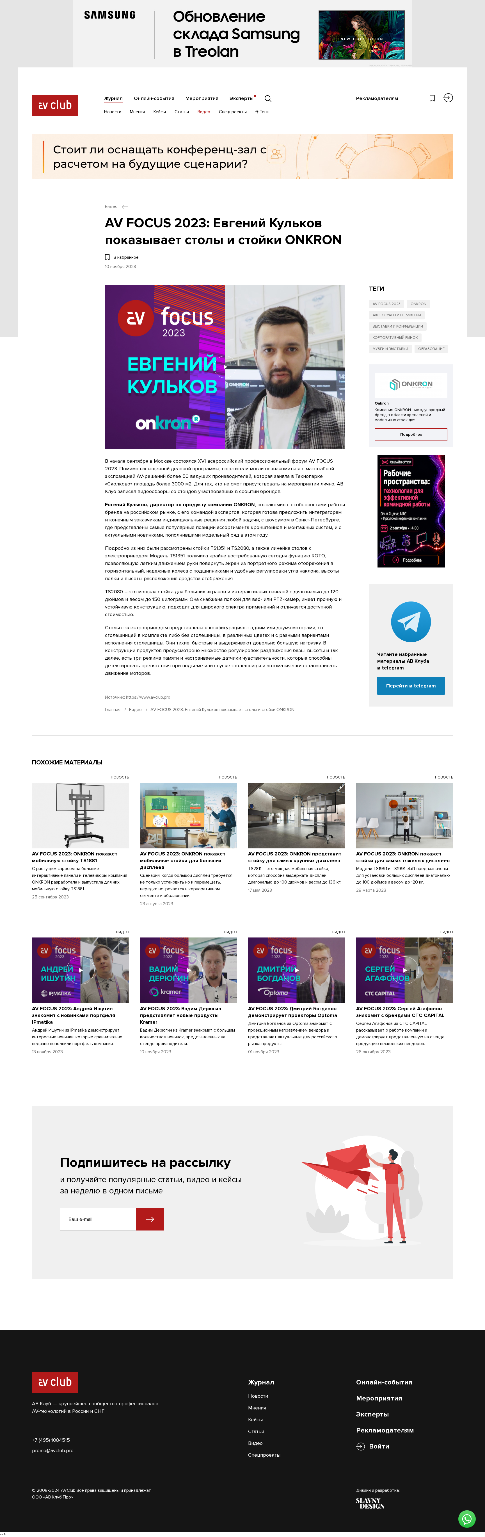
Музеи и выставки (390, 349)
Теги (263, 112)
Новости (112, 112)
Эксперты (241, 98)
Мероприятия (202, 98)
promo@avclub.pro (53, 1450)
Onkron (418, 304)
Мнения (137, 112)
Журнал (113, 98)
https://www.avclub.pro (148, 697)
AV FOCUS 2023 (387, 304)
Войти (379, 1446)
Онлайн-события (154, 98)
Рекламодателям (377, 98)
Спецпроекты (233, 112)
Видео (204, 112)
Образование (431, 349)
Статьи (182, 112)
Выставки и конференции (398, 326)
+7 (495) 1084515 (51, 1440)
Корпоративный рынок (395, 337)
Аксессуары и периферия (397, 315)
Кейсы (160, 112)
